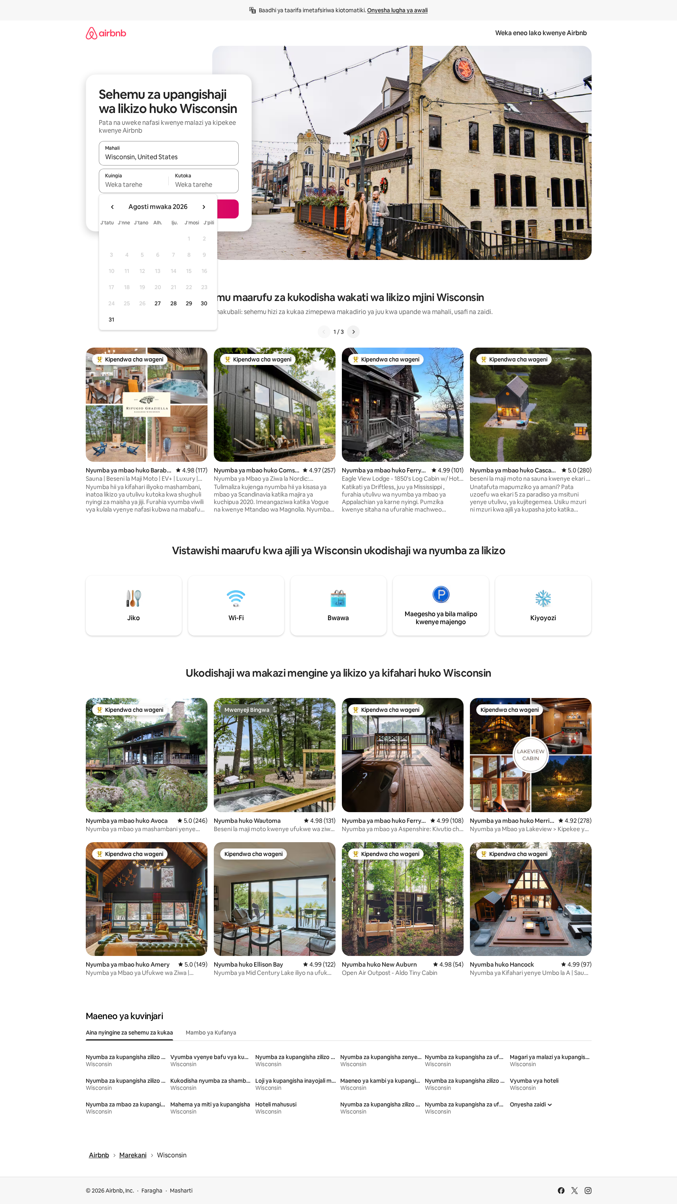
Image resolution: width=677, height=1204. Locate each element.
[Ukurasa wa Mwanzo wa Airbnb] (106, 33)
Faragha (151, 1190)
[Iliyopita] (324, 331)
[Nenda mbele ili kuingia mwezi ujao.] (203, 207)
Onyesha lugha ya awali (397, 10)
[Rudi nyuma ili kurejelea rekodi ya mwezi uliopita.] (112, 207)
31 (111, 319)
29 (189, 303)
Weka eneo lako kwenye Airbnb (541, 33)
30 (204, 303)
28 (173, 303)
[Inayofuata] (353, 331)
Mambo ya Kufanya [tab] (211, 1032)
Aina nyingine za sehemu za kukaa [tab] (129, 1032)
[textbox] (133, 184)
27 (158, 303)
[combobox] (168, 157)
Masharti (181, 1190)
